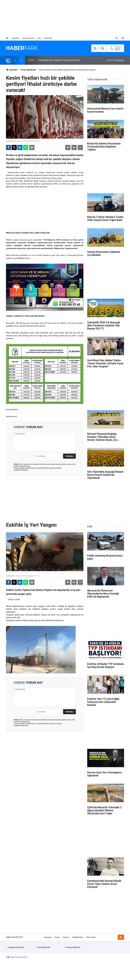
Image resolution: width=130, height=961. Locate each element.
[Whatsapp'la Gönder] (25, 147)
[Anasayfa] (7, 38)
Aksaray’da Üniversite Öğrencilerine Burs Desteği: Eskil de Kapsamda (63, 60)
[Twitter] (14, 147)
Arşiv (39, 38)
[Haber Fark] (22, 48)
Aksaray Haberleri (16, 947)
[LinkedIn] (19, 147)
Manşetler (15, 38)
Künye (57, 937)
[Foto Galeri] (122, 38)
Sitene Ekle (48, 38)
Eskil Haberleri (43, 947)
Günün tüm (115, 60)
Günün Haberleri (28, 38)
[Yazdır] (31, 147)
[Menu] (95, 48)
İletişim (66, 937)
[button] (67, 147)
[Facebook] (8, 147)
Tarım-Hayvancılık (28, 70)
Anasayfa (13, 70)
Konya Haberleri (73, 947)
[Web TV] (116, 38)
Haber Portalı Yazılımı (19, 957)
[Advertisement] (65, 18)
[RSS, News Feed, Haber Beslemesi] (121, 937)
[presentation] (15, 60)
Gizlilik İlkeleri (77, 937)
